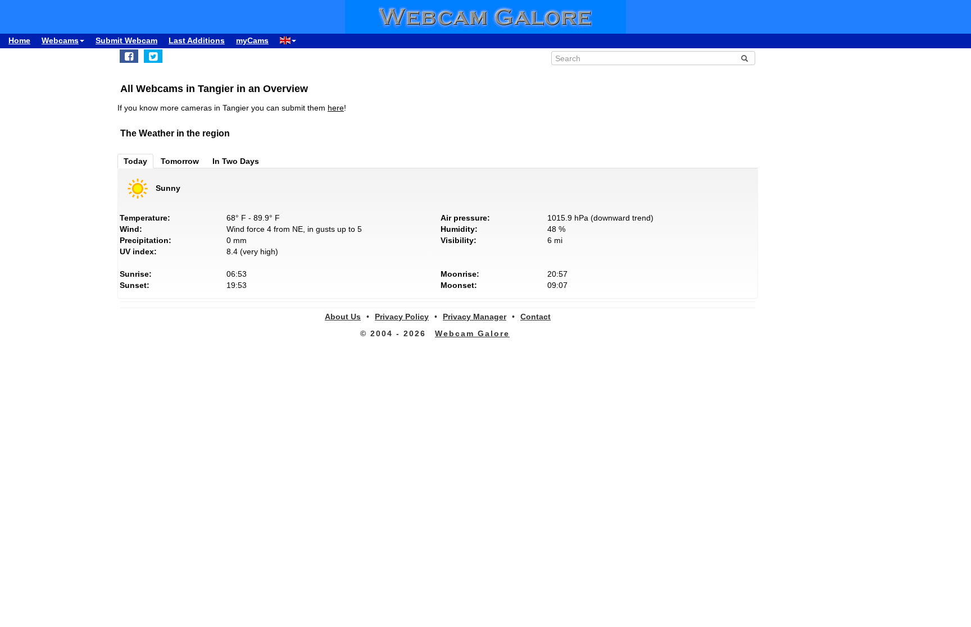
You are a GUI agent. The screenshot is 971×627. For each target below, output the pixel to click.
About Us (343, 316)
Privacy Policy (402, 316)
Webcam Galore (472, 333)
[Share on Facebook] (129, 56)
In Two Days (235, 161)
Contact (535, 316)
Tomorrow (180, 161)
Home (19, 40)
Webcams (60, 40)
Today (135, 161)
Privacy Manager (474, 316)
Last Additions (197, 40)
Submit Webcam (126, 40)
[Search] (744, 58)
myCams (252, 40)
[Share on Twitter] (153, 56)
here (336, 107)
